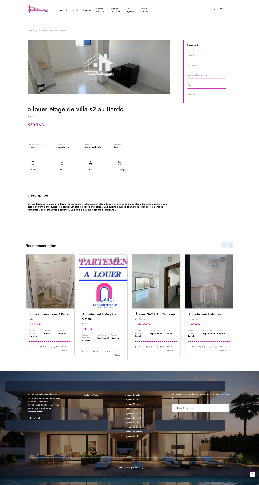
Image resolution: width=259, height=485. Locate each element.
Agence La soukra (133, 431)
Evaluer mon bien (115, 10)
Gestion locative (100, 10)
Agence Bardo (132, 422)
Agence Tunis (131, 408)
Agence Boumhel (133, 394)
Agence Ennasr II (133, 417)
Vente (75, 10)
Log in (222, 8)
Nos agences (130, 10)
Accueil (63, 10)
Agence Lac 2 (131, 436)
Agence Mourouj (133, 413)
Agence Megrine (133, 404)
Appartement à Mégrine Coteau (99, 316)
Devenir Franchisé (144, 10)
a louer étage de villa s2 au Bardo (52, 30)
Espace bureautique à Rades (49, 314)
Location (87, 10)
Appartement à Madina (204, 314)
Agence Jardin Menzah (135, 427)
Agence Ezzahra (132, 399)
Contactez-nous (91, 394)
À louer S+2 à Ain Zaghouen (155, 314)
